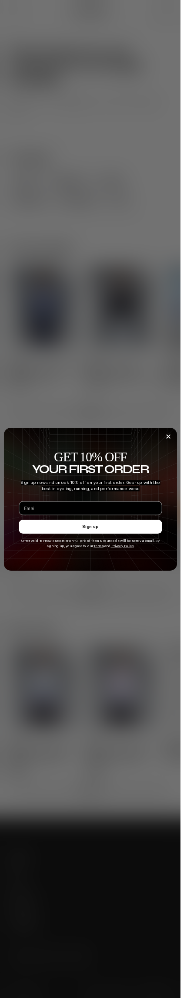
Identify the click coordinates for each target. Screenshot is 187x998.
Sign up (90, 526)
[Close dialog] (168, 436)
